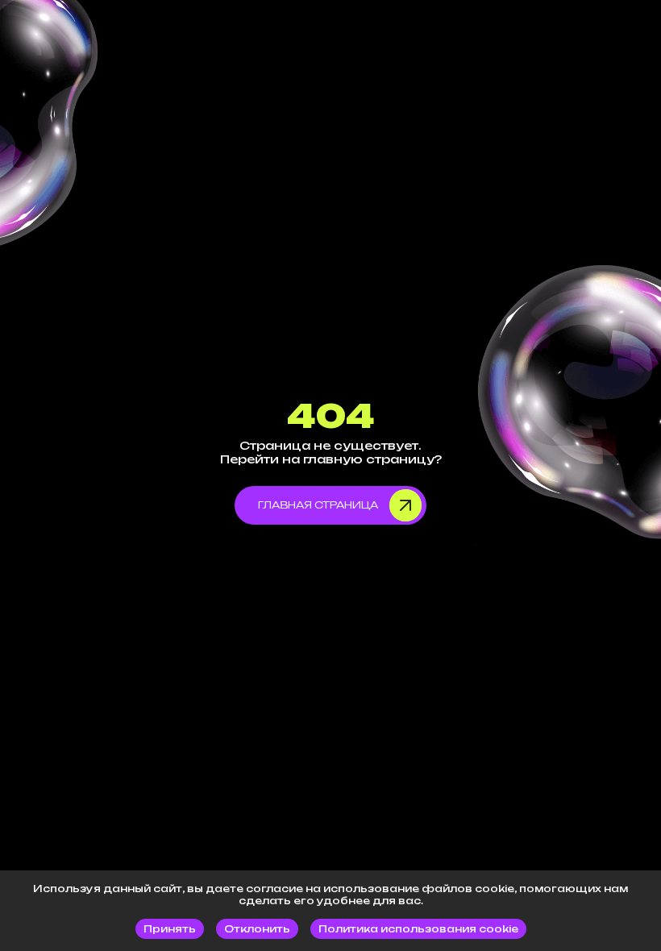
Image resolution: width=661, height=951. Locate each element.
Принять (169, 929)
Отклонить (257, 929)
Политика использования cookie (418, 929)
